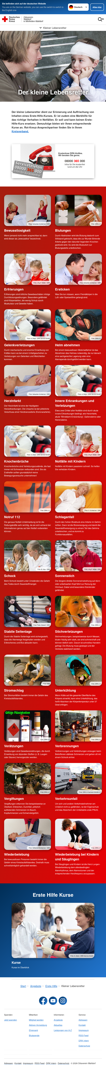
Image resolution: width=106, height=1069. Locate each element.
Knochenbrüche (16, 461)
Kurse (16, 962)
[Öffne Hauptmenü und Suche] (101, 19)
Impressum (84, 1030)
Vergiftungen (14, 798)
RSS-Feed (83, 1035)
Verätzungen (13, 746)
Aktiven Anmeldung (38, 1025)
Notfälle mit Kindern (70, 461)
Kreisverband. (20, 131)
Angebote (58, 1019)
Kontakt (82, 1025)
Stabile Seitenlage (18, 631)
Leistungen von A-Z (63, 1030)
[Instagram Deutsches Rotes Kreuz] (63, 1001)
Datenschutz (84, 1045)
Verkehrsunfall (66, 798)
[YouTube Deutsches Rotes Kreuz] (53, 1001)
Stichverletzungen (69, 631)
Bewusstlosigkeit (17, 230)
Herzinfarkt (12, 400)
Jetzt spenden (10, 1019)
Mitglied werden (36, 1019)
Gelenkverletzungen (19, 345)
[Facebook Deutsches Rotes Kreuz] (43, 1001)
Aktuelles (58, 1025)
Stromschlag (14, 690)
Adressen (83, 1019)
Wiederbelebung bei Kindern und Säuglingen (77, 856)
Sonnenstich (64, 575)
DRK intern (84, 1040)
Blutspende (34, 1035)
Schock (10, 575)
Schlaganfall (64, 517)
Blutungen (63, 230)
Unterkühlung (65, 690)
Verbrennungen (67, 746)
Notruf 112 (12, 517)
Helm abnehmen (67, 345)
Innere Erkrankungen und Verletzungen (74, 403)
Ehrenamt (33, 1030)
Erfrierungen (14, 289)
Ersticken (62, 289)
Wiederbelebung (16, 854)
